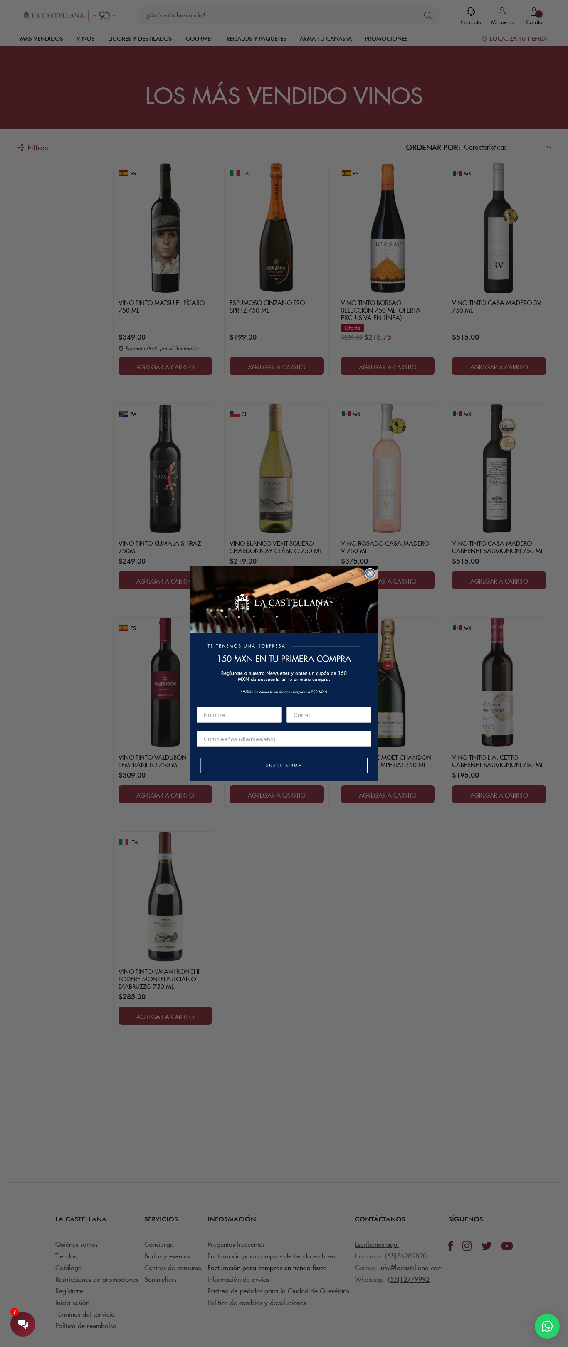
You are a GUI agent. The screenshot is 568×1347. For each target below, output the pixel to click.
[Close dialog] (370, 573)
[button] (284, 766)
